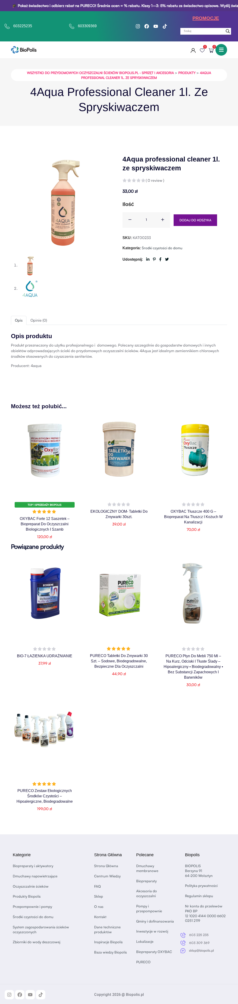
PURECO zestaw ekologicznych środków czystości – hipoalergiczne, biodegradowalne (45, 796)
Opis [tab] (19, 320)
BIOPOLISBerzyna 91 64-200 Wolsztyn (199, 871)
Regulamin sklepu (199, 896)
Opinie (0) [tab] (38, 320)
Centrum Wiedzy (107, 876)
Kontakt (100, 917)
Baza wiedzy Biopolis (110, 952)
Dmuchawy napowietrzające (35, 876)
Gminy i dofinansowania (155, 921)
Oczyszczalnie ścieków (31, 886)
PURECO (143, 962)
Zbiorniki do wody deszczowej (36, 942)
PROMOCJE (205, 18)
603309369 (87, 26)
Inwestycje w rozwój (152, 931)
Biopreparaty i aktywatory (33, 866)
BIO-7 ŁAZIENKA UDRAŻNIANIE (44, 656)
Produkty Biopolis (27, 896)
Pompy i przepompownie (149, 908)
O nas (98, 906)
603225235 (22, 26)
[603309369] (71, 26)
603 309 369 (199, 943)
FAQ (97, 886)
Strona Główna (106, 866)
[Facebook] (146, 26)
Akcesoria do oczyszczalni (146, 893)
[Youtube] (155, 26)
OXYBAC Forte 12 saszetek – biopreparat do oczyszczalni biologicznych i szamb (44, 524)
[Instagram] (137, 26)
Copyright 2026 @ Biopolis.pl (119, 994)
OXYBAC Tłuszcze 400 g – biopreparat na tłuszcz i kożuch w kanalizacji (193, 516)
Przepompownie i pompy (32, 906)
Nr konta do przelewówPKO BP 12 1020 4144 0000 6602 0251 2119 (205, 913)
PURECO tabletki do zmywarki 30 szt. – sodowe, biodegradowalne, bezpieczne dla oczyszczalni (119, 661)
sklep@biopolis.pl (201, 950)
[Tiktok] (164, 26)
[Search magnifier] (228, 31)
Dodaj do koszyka (195, 220)
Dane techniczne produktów (107, 929)
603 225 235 (198, 935)
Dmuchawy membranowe (147, 868)
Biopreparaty (146, 881)
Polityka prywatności (201, 885)
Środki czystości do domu (162, 248)
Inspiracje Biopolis (108, 942)
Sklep (98, 896)
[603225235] (7, 26)
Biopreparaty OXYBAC (154, 952)
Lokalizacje (144, 941)
